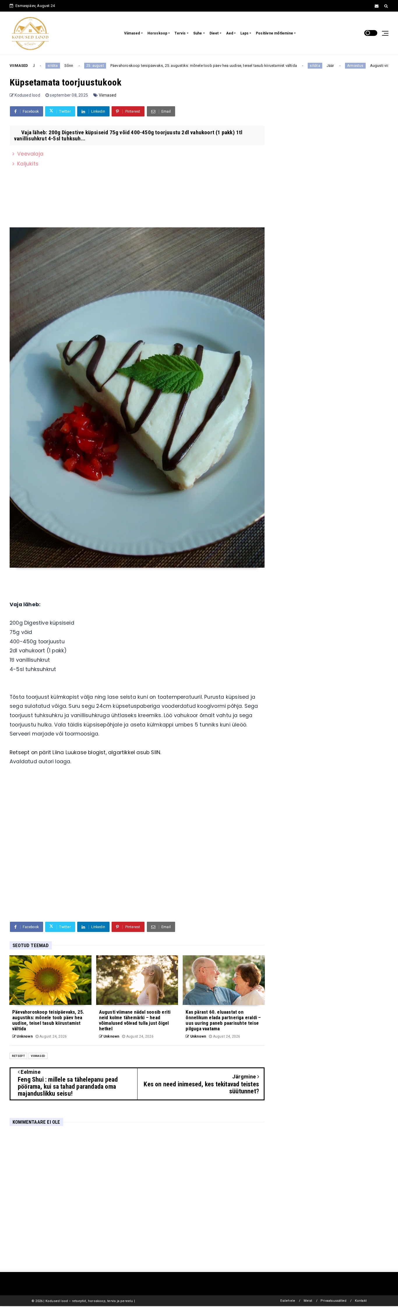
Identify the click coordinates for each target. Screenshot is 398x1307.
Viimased (132, 33)
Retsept (18, 1055)
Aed (229, 33)
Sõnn (37, 65)
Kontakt (361, 1300)
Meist (308, 1300)
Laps (244, 33)
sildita (284, 66)
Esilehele (287, 1300)
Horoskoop (157, 33)
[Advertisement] (137, 872)
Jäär (299, 65)
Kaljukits (27, 163)
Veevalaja (30, 153)
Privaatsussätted (333, 1300)
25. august (64, 66)
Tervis (180, 33)
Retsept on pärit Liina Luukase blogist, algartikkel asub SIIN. (85, 752)
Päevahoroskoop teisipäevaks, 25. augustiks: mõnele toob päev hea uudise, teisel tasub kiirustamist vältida (172, 65)
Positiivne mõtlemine (274, 33)
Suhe (197, 33)
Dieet (214, 33)
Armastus (324, 66)
